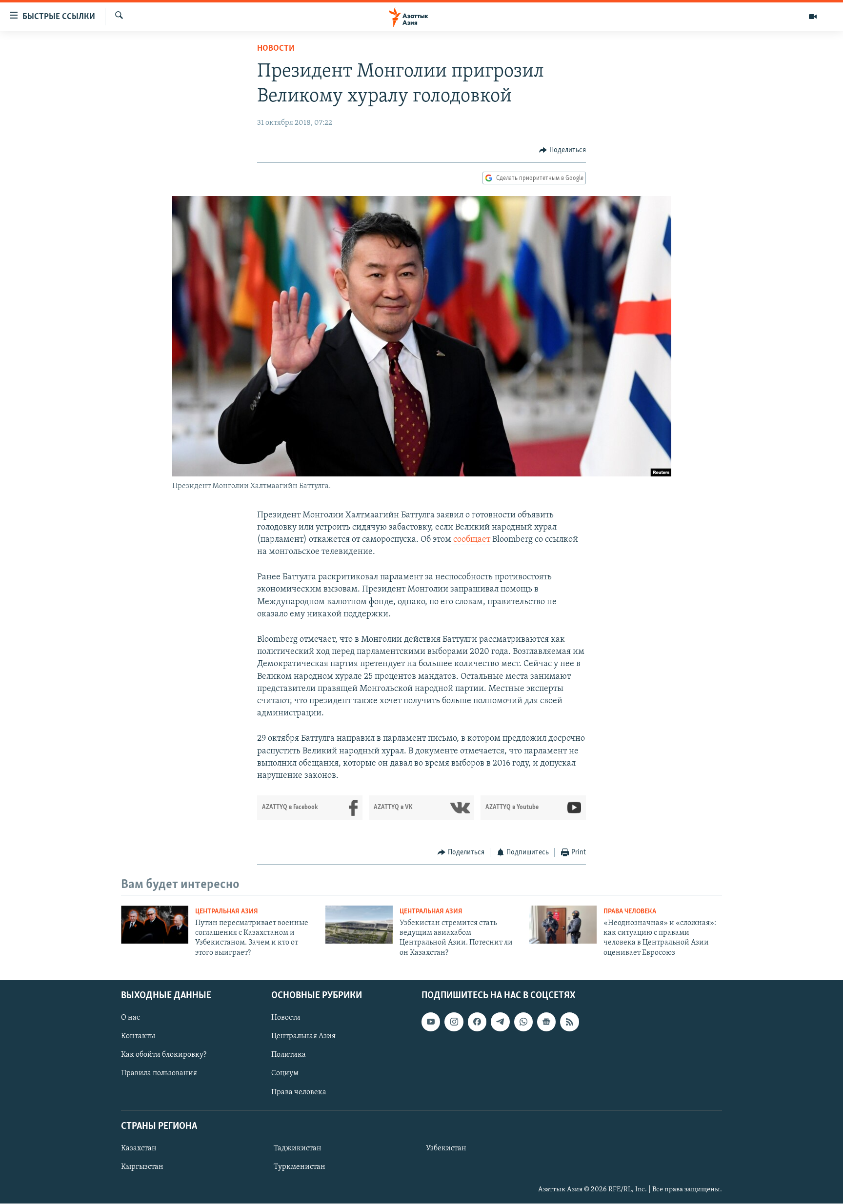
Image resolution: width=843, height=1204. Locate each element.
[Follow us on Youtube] (431, 1022)
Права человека (629, 911)
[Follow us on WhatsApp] (523, 1022)
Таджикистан (297, 1148)
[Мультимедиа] (812, 16)
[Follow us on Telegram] (500, 1022)
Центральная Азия (226, 911)
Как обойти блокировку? (163, 1055)
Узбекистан (446, 1148)
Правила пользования (159, 1074)
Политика (288, 1055)
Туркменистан (299, 1167)
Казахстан (139, 1148)
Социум (285, 1074)
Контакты (138, 1037)
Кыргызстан (142, 1167)
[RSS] (569, 1022)
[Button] (562, 150)
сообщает (472, 539)
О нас (130, 1018)
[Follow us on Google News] (546, 1022)
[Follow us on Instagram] (453, 1022)
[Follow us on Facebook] (477, 1022)
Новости (276, 48)
